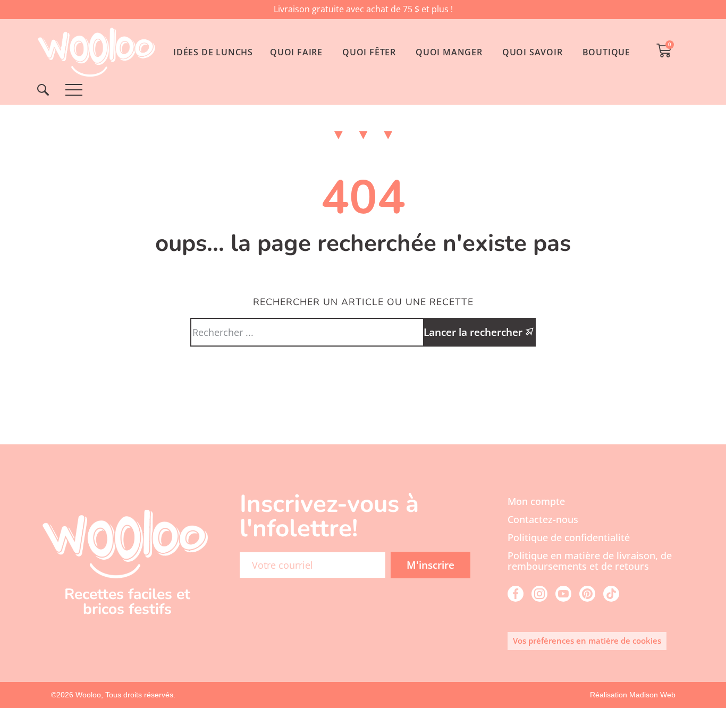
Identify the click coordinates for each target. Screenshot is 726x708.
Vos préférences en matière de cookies (587, 640)
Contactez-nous (543, 519)
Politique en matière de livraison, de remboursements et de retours (590, 560)
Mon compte (536, 501)
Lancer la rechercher (474, 332)
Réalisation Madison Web (633, 694)
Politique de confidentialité (569, 537)
